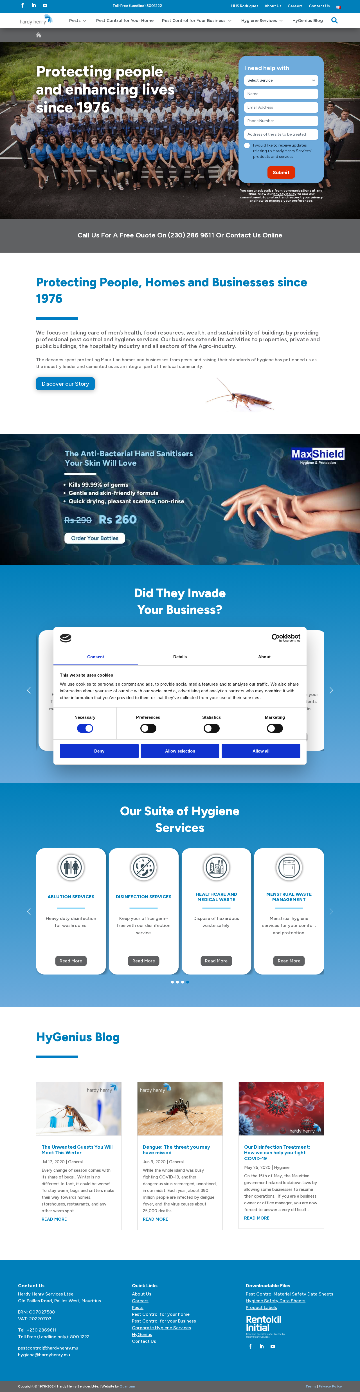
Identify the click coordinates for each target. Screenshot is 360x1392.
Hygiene (281, 1167)
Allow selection (180, 751)
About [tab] (264, 656)
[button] (331, 690)
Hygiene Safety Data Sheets (275, 1300)
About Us (273, 6)
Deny (99, 751)
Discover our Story (65, 383)
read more (54, 1219)
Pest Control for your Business (164, 1321)
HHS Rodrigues (244, 6)
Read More (71, 961)
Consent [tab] (95, 656)
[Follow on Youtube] (45, 5)
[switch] (148, 728)
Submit (281, 172)
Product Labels (261, 1307)
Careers (295, 6)
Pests (137, 1307)
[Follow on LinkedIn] (33, 5)
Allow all (261, 751)
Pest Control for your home (161, 1314)
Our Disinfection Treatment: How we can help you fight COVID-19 (277, 1152)
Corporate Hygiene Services (161, 1327)
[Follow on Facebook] (22, 5)
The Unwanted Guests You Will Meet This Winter (77, 1149)
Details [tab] (180, 656)
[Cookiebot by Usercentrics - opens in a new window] (275, 638)
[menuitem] (78, 20)
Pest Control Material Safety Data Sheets (289, 1294)
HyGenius (142, 1334)
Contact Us (319, 6)
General (75, 1161)
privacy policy (284, 194)
